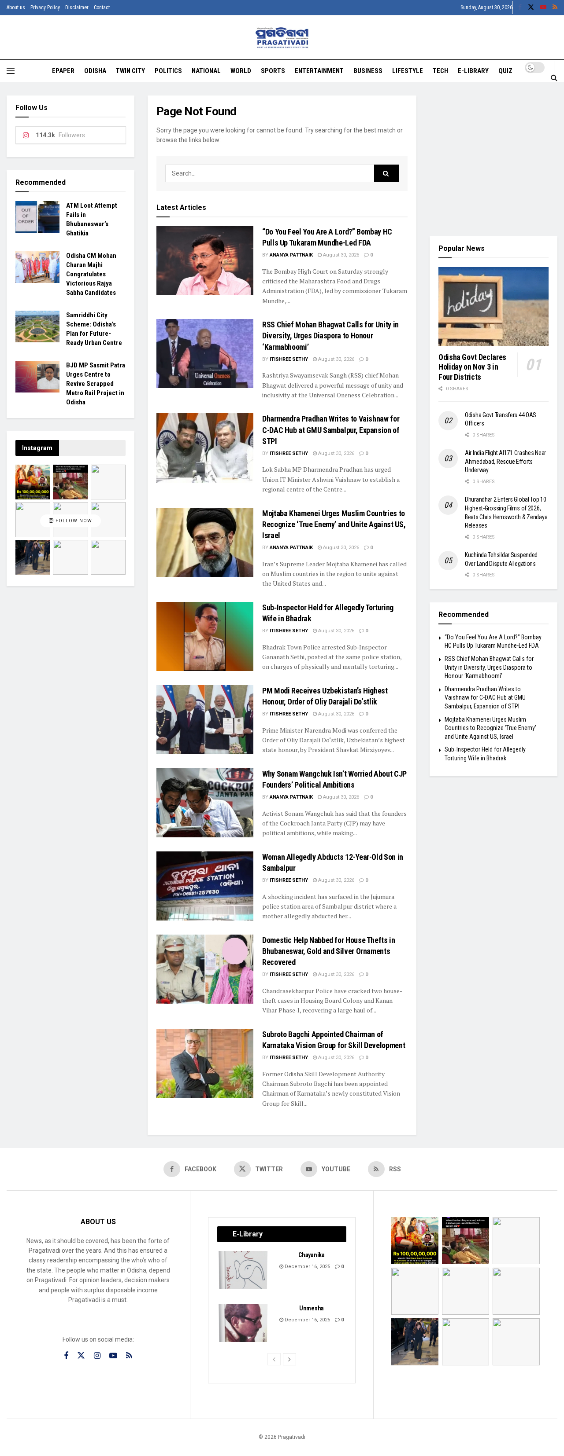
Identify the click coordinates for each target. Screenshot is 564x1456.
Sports (273, 71)
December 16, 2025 (306, 1266)
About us (16, 7)
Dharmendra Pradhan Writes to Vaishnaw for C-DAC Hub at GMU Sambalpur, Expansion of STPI (331, 429)
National (206, 71)
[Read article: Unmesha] (243, 1323)
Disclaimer (77, 7)
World (240, 71)
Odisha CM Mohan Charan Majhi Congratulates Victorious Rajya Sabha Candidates (91, 274)
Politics (168, 71)
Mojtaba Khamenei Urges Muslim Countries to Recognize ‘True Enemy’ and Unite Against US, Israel (333, 524)
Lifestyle (407, 71)
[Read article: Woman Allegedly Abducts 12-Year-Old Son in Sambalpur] (204, 886)
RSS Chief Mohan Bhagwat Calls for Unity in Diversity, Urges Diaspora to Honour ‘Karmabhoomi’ (330, 335)
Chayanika (311, 1254)
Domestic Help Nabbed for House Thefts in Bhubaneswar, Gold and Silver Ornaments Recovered (328, 951)
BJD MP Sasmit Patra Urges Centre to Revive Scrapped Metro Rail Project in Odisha (95, 383)
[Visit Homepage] (282, 37)
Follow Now (73, 521)
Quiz (505, 71)
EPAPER (63, 71)
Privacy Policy (45, 7)
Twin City (130, 71)
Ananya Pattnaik (291, 255)
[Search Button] (554, 77)
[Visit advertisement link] (493, 159)
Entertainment (319, 71)
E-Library (473, 71)
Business (367, 71)
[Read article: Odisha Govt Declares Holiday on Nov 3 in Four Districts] (493, 306)
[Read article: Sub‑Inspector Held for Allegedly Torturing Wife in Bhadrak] (204, 636)
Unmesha (311, 1308)
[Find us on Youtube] (543, 7)
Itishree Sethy (289, 359)
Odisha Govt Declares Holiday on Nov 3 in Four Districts (472, 366)
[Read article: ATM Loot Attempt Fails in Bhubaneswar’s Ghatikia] (37, 217)
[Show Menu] (11, 71)
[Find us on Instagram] (97, 1356)
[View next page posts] (289, 1359)
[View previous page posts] (274, 1359)
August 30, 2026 (340, 255)
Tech (440, 71)
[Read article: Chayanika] (243, 1270)
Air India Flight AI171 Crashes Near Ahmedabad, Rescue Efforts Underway (505, 461)
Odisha (95, 71)
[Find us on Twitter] (531, 7)
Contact (102, 7)
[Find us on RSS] (555, 7)
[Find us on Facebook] (520, 7)
